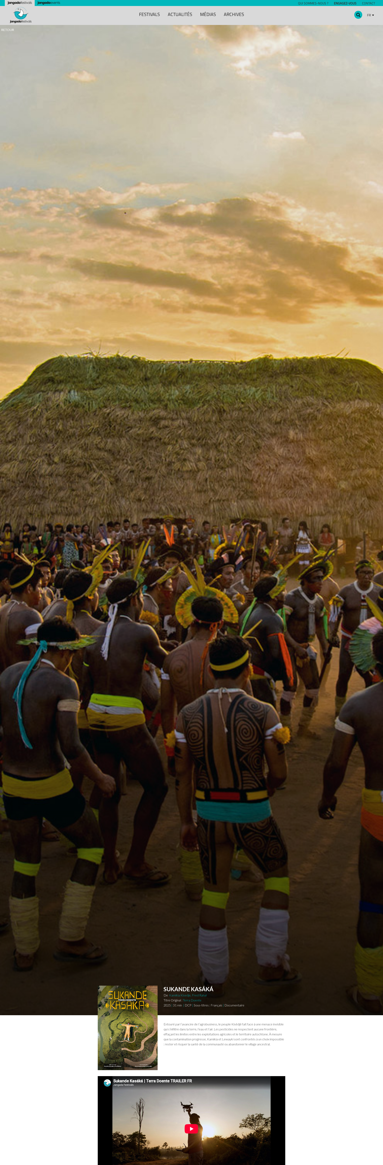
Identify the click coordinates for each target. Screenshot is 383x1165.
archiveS (234, 14)
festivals (149, 14)
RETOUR (7, 30)
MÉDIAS (208, 14)
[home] (21, 15)
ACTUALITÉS (180, 14)
